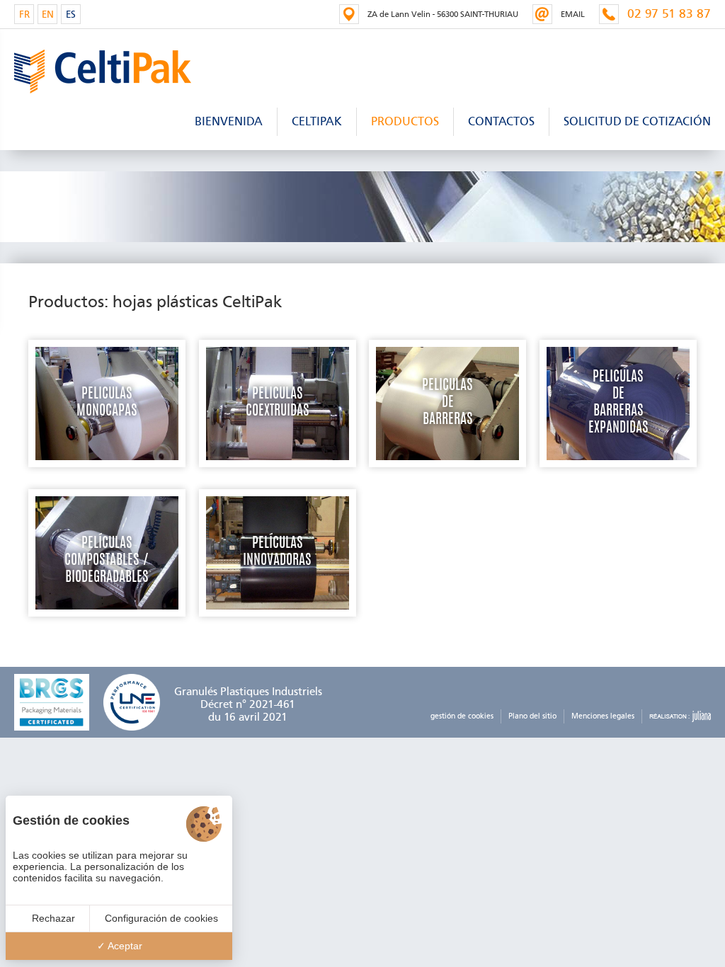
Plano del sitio (532, 716)
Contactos (501, 121)
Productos (405, 121)
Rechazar (52, 918)
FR (24, 14)
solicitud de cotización (637, 121)
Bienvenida (229, 121)
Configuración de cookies (161, 918)
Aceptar (123, 945)
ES (71, 14)
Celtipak (317, 121)
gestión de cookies (461, 716)
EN (48, 14)
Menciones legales (602, 716)
